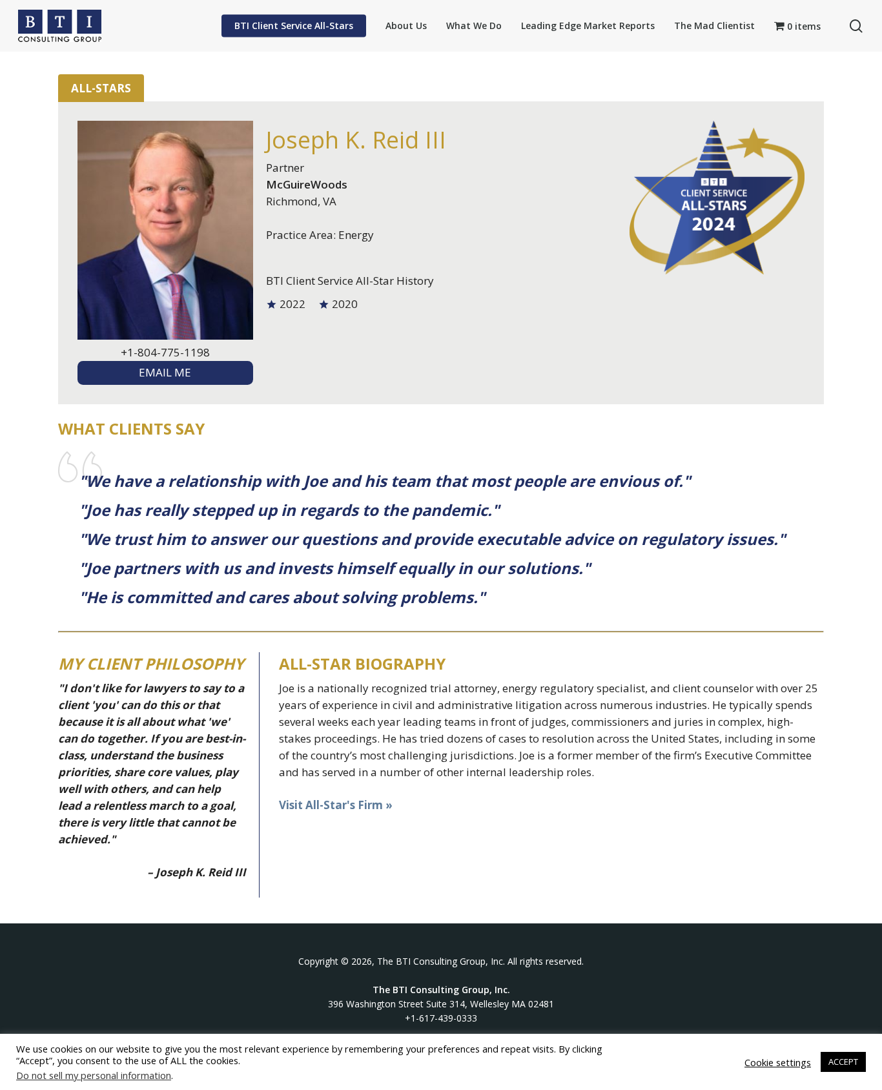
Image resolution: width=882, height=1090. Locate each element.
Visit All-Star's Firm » (336, 804)
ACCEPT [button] (843, 1061)
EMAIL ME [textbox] (165, 372)
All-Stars (101, 88)
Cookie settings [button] (777, 1062)
